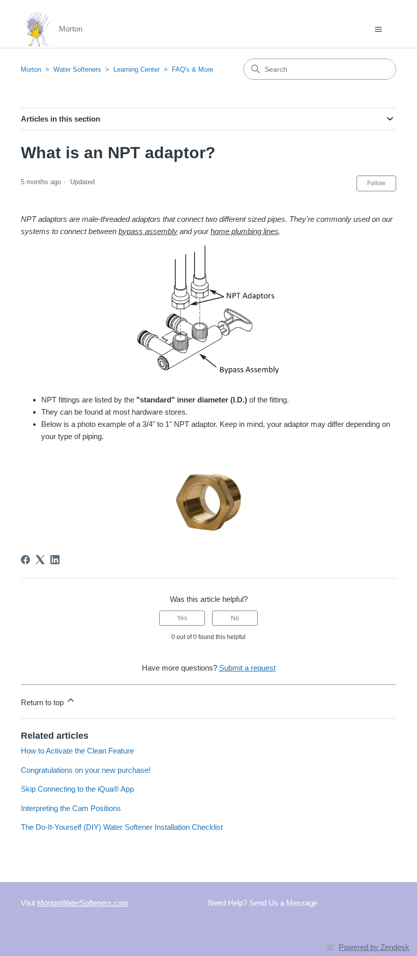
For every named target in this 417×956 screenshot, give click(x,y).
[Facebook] (25, 559)
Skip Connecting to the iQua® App (77, 789)
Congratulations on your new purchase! (86, 770)
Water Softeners (77, 69)
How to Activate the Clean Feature (77, 750)
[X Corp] (40, 559)
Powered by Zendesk (374, 947)
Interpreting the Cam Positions (71, 808)
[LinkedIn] (54, 559)
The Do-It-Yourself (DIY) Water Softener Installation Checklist (122, 827)
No (235, 618)
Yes (182, 618)
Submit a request (247, 667)
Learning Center (136, 69)
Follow (376, 183)
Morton (31, 69)
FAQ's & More (192, 69)
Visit (75, 903)
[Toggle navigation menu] (378, 29)
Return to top (43, 702)
